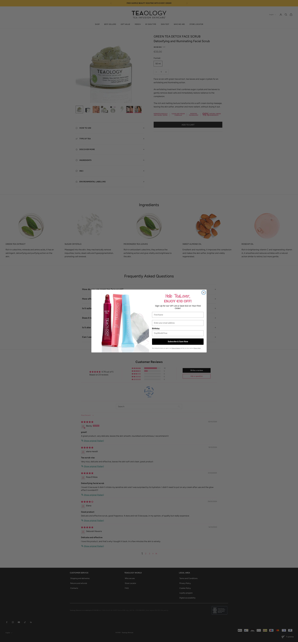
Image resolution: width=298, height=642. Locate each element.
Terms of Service (176, 348)
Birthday (156, 329)
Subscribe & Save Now (178, 342)
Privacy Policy (197, 348)
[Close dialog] (204, 292)
